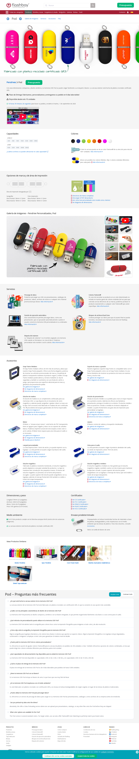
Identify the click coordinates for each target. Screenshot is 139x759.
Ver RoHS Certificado (79, 506)
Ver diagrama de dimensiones (82, 202)
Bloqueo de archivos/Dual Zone (41, 739)
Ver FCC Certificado (79, 502)
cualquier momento (107, 752)
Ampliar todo (115, 594)
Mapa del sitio (62, 741)
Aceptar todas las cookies (86, 756)
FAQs (59, 734)
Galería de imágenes (31, 19)
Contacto (122, 12)
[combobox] (67, 5)
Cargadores (9, 734)
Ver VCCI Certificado (79, 509)
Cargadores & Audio (51, 12)
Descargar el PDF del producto (82, 198)
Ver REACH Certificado (80, 504)
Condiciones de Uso (89, 730)
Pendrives (28, 12)
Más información (96, 152)
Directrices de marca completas (83, 196)
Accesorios (52, 19)
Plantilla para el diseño (31, 440)
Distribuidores (62, 739)
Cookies (85, 732)
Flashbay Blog (115, 730)
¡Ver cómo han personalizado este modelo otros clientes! (91, 200)
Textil (80, 12)
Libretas (69, 12)
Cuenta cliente (62, 732)
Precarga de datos (37, 730)
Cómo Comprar (62, 730)
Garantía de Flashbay (64, 736)
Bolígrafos (62, 12)
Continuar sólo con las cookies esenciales (58, 756)
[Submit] (46, 5)
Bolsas (75, 12)
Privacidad (86, 736)
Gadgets (8, 745)
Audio (8, 743)
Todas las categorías (16, 12)
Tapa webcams (10, 736)
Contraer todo (127, 594)
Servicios (43, 19)
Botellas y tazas (38, 12)
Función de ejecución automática (41, 736)
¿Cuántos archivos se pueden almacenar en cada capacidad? (27, 152)
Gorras (8, 741)
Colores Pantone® (37, 732)
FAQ (59, 19)
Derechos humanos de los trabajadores (95, 734)
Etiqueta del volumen (38, 741)
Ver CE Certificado (78, 500)
